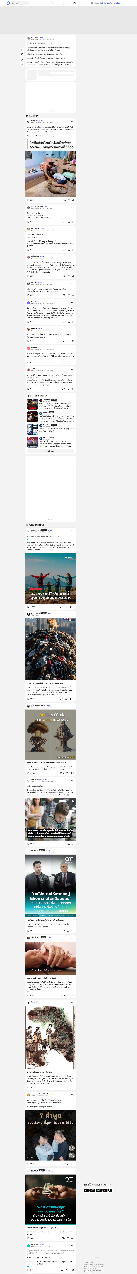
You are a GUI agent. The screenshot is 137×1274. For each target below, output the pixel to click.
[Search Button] (12, 2)
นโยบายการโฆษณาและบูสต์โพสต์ (93, 1266)
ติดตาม (41, 37)
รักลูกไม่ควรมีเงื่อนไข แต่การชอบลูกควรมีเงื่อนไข (46, 762)
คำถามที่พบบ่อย (99, 1265)
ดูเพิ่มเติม (30, 246)
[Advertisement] (68, 19)
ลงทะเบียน (116, 3)
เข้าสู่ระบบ (105, 3)
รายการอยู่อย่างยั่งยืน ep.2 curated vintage (45, 683)
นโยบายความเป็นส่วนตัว (90, 1268)
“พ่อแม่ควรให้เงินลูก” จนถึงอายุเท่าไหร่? (42, 1227)
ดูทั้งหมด (51, 451)
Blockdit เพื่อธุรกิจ (89, 1272)
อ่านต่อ (52, 136)
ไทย (96, 1272)
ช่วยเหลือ (91, 1265)
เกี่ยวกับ (86, 1265)
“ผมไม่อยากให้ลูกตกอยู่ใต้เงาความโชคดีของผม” (46, 920)
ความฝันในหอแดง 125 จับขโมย (39, 1072)
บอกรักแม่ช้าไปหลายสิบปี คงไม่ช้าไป (41, 978)
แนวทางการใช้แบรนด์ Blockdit (92, 1270)
